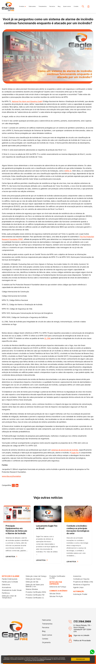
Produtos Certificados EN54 (36, 592)
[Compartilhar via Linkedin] (16, 485)
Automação (78, 591)
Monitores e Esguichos (81, 585)
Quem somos (67, 6)
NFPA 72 (68, 171)
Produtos (22, 6)
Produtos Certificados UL (35, 598)
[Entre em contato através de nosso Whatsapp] (92, 654)
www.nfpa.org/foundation (11, 476)
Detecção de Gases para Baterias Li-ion (35, 585)
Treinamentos (43, 6)
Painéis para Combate (10, 582)
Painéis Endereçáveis (9, 579)
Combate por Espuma (81, 579)
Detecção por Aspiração (55, 583)
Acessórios (77, 576)
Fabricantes (32, 6)
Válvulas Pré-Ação (56, 596)
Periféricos (6, 593)
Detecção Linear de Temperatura (9, 597)
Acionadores (6, 587)
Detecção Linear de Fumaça (36, 576)
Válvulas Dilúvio (55, 594)
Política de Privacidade (82, 640)
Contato (76, 6)
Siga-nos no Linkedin (81, 635)
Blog (59, 6)
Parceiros (52, 6)
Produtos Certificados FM (35, 595)
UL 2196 (47, 338)
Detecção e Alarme (10, 576)
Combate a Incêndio (58, 591)
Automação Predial (80, 594)
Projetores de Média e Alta (83, 582)
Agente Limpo (78, 587)
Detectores (6, 585)
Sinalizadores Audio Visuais (12, 590)
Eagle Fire (75, 453)
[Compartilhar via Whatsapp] (13, 485)
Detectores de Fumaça (57, 587)
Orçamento (46, 642)
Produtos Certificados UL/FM (57, 577)
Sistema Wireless (32, 589)
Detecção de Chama (33, 579)
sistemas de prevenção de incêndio (64, 450)
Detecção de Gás (32, 582)
